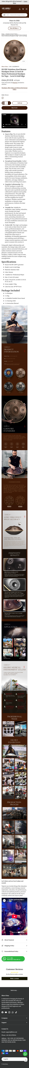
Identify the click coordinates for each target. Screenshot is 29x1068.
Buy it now (14, 108)
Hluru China (5, 66)
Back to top (14, 990)
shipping (15, 82)
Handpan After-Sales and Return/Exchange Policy (14, 88)
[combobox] (14, 15)
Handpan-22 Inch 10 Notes (11, 33)
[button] (23, 9)
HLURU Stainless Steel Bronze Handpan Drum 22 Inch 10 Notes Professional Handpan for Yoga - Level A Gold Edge (14, 35)
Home (3, 33)
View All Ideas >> (14, 28)
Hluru (6, 1064)
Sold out (20, 103)
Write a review (14, 978)
